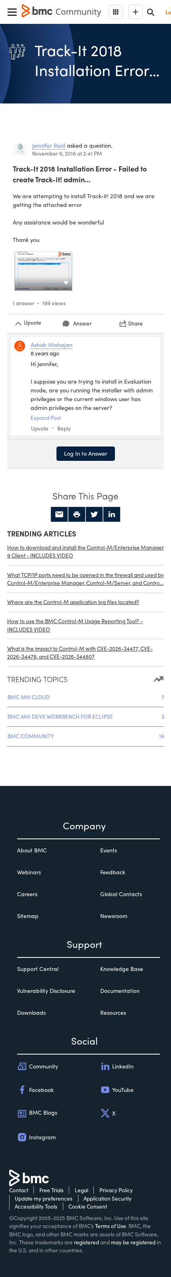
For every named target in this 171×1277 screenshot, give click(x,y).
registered (86, 1242)
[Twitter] (94, 514)
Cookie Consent (87, 1206)
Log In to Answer (85, 453)
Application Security (108, 1198)
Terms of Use (110, 1226)
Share (135, 323)
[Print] (76, 514)
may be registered (133, 1242)
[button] (66, 282)
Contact (18, 1190)
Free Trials (51, 1190)
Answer (82, 323)
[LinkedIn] (111, 514)
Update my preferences (43, 1198)
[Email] (59, 514)
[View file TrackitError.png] (43, 271)
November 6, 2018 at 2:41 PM (67, 153)
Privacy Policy (116, 1190)
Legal (81, 1190)
